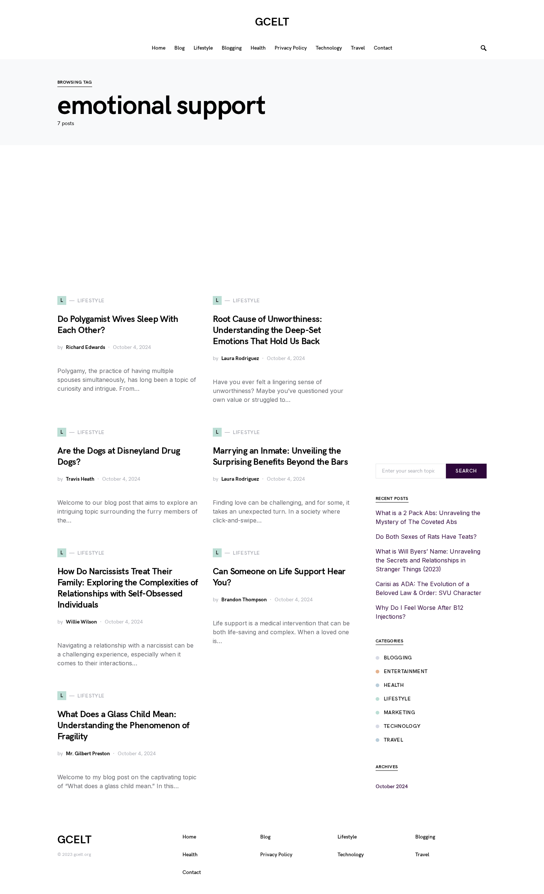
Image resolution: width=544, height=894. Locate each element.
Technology (402, 726)
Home (189, 837)
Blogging (398, 658)
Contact (191, 872)
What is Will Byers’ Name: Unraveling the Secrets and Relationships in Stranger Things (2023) (428, 560)
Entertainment (406, 671)
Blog (265, 837)
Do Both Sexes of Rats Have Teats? (426, 536)
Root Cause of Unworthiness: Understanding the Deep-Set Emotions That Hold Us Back (267, 330)
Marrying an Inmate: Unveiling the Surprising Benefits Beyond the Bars (280, 456)
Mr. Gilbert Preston (88, 753)
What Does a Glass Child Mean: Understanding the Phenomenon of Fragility (123, 725)
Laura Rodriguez (240, 358)
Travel (393, 740)
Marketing (399, 712)
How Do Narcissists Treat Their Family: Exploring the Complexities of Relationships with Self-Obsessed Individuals (127, 588)
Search (466, 471)
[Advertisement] (272, 220)
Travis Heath (80, 479)
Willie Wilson (81, 622)
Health (394, 685)
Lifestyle (397, 699)
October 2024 (392, 786)
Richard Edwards (85, 347)
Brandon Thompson (244, 599)
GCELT (272, 22)
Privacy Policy (276, 854)
